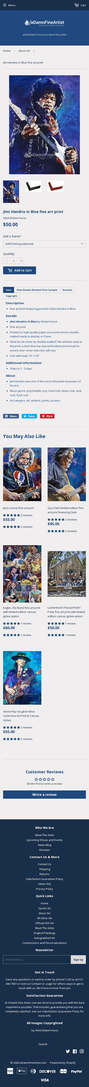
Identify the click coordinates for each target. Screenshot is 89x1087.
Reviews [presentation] (67, 289)
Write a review (44, 794)
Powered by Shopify (63, 1063)
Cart (83, 5)
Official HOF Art (44, 923)
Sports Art (44, 908)
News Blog (44, 845)
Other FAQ (44, 884)
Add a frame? (12, 236)
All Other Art (44, 918)
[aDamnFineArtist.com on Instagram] (82, 1052)
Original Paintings (44, 933)
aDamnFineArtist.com (33, 1063)
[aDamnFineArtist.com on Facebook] (75, 1052)
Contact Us (44, 864)
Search (42, 1044)
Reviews (44, 850)
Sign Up (78, 959)
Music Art (24, 51)
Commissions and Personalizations (44, 943)
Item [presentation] (8, 289)
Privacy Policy (44, 889)
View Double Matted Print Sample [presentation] (37, 289)
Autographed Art (44, 938)
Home (7, 51)
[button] (11, 515)
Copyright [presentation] (11, 295)
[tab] (8, 290)
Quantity (8, 254)
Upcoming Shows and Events (44, 840)
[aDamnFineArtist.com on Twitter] (68, 1052)
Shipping (44, 869)
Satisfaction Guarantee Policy (44, 879)
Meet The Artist (44, 835)
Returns (44, 874)
